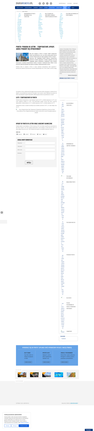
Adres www (20, 149)
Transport (36, 7)
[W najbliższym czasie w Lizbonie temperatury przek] (52, 389)
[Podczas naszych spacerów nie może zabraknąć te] (62, 389)
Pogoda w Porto (70, 255)
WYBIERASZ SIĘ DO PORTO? (67, 78)
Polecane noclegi (70, 222)
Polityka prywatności (25, 422)
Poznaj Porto (52, 7)
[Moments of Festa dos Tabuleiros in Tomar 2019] (71, 374)
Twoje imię (20, 143)
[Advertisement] (36, 79)
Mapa (69, 7)
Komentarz (20, 153)
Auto (65, 7)
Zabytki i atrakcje (28, 7)
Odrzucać (15, 425)
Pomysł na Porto (20, 7)
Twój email (20, 146)
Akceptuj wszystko (23, 425)
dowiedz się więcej (28, 362)
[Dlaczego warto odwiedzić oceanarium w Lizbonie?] (59, 374)
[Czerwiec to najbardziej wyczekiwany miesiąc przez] (73, 389)
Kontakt (75, 3)
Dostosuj (7, 425)
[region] (17, 420)
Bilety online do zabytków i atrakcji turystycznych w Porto (51, 15)
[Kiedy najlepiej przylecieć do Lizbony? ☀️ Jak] (41, 389)
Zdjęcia (72, 7)
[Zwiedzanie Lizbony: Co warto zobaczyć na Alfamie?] (22, 374)
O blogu (69, 3)
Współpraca (62, 3)
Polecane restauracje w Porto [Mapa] (72, 14)
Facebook (62, 336)
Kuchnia (46, 7)
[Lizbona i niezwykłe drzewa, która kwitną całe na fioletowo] (46, 374)
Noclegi (41, 7)
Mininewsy (22, 11)
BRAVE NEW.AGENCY (74, 403)
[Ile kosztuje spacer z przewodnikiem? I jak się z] (20, 389)
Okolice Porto (59, 7)
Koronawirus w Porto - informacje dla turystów (30, 15)
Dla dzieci (68, 298)
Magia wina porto (70, 182)
